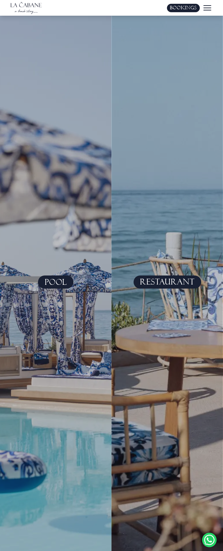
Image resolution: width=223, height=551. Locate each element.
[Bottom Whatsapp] (209, 540)
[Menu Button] (207, 8)
